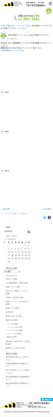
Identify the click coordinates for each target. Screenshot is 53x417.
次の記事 (47, 209)
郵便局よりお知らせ (13, 348)
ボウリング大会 (12, 334)
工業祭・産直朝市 (12, 297)
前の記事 (5, 209)
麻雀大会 (10, 337)
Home (3, 26)
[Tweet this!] (45, 217)
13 (19, 252)
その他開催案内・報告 (14, 283)
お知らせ (9, 279)
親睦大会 (10, 26)
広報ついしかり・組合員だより (18, 301)
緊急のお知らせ (12, 316)
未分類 (8, 312)
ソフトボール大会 (13, 327)
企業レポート (11, 287)
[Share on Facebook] (50, 217)
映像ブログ (17, 213)
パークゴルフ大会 (23, 26)
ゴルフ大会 (10, 324)
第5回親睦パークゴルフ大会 (13, 50)
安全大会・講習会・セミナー (17, 291)
